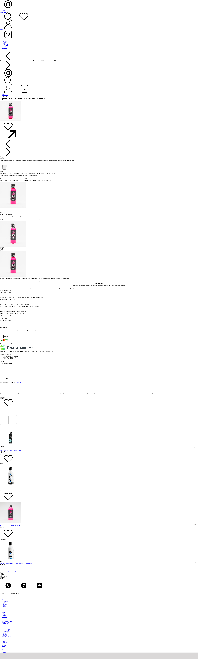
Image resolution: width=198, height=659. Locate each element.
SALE (3, 50)
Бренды (3, 10)
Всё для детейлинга (5, 606)
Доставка (4, 613)
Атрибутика (4, 48)
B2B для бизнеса (5, 591)
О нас (3, 644)
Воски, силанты (5, 43)
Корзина (4, 641)
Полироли (4, 42)
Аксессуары (4, 46)
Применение (5, 166)
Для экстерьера (5, 44)
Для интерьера (5, 45)
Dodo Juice (2, 137)
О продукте (4, 165)
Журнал (3, 9)
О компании (4, 610)
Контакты (4, 615)
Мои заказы (4, 617)
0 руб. (3, 39)
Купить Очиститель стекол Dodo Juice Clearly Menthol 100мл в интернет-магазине (14, 570)
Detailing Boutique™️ (4, 12)
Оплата (3, 612)
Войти (1, 29)
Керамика (4, 605)
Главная (3, 94)
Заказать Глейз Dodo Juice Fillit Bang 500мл (7, 569)
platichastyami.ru (18, 382)
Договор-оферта (5, 614)
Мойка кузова (4, 41)
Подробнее (71, 656)
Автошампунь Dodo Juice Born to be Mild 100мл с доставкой (10, 571)
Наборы (3, 47)
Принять (121, 654)
